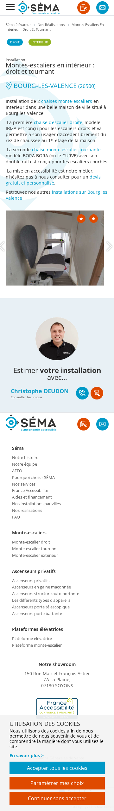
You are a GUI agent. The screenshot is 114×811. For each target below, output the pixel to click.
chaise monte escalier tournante (66, 150)
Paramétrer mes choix (57, 783)
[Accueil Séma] (39, 7)
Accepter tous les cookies (57, 767)
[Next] (109, 246)
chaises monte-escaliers (66, 101)
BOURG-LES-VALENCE (54, 85)
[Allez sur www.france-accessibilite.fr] (57, 709)
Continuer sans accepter (57, 798)
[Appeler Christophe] (82, 393)
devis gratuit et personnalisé (53, 180)
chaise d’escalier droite (58, 122)
